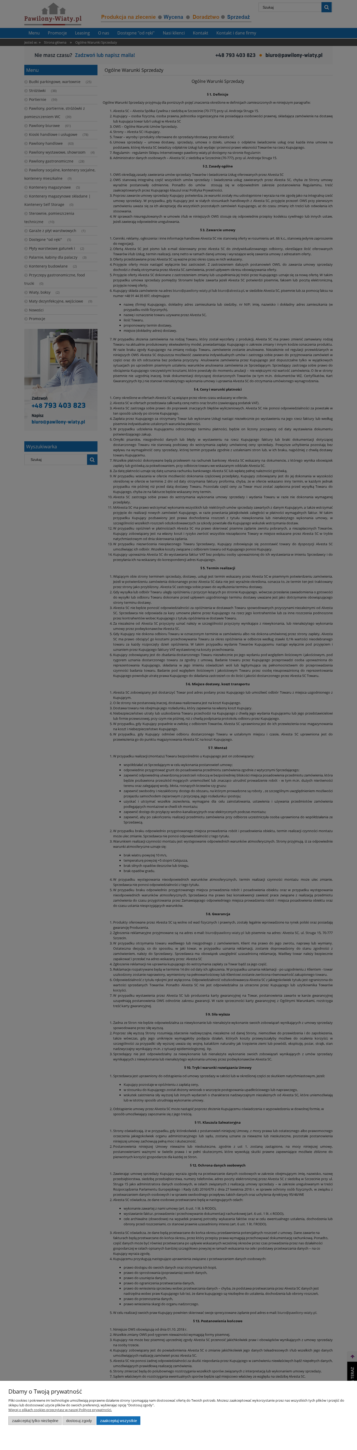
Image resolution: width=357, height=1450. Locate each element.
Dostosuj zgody (79, 1420)
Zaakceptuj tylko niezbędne (35, 1420)
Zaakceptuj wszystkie (118, 1420)
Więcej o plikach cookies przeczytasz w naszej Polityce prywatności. (60, 1409)
